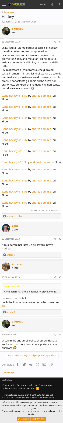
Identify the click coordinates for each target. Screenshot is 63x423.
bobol (15, 225)
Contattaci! (8, 385)
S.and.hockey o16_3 (14, 162)
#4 (60, 334)
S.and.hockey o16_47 (14, 140)
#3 (60, 277)
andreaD (8, 21)
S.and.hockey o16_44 (14, 117)
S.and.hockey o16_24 (14, 169)
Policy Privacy (9, 388)
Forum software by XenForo (27, 394)
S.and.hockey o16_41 (14, 129)
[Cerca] (59, 4)
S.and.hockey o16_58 (14, 191)
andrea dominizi (41, 95)
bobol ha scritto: (12, 286)
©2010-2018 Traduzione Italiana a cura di (28, 397)
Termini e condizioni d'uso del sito (34, 385)
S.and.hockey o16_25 (14, 180)
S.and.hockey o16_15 (14, 151)
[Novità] (52, 4)
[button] (4, 4)
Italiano (9, 380)
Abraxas (17, 264)
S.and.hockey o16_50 (14, 95)
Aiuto (22, 388)
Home (30, 388)
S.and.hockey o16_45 (14, 106)
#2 (60, 238)
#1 (60, 41)
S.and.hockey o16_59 (14, 202)
